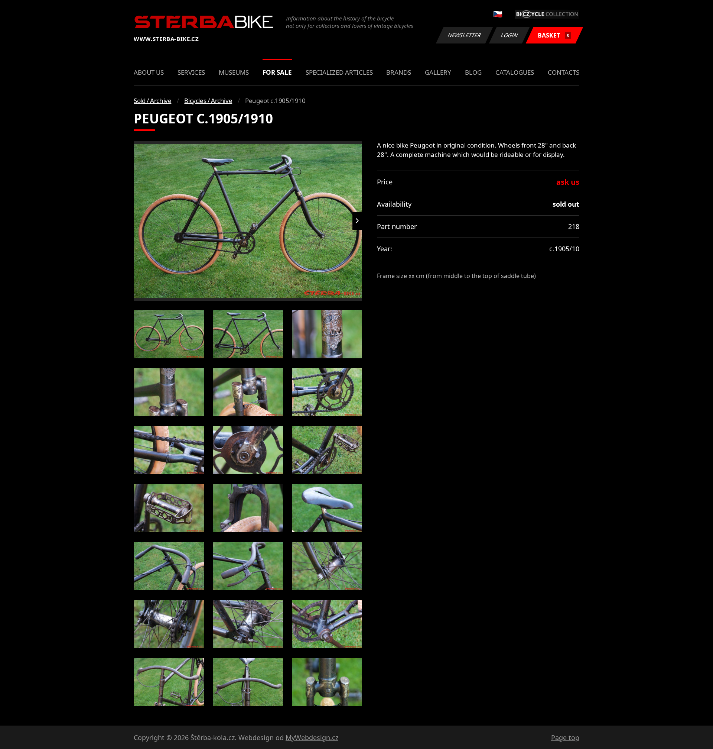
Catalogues (514, 72)
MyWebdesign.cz (312, 737)
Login (509, 35)
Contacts (563, 72)
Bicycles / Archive (208, 100)
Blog (473, 72)
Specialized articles (339, 72)
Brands (398, 72)
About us (149, 72)
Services (191, 72)
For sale (277, 72)
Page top (565, 737)
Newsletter (464, 35)
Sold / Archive (152, 100)
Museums (234, 72)
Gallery (438, 72)
